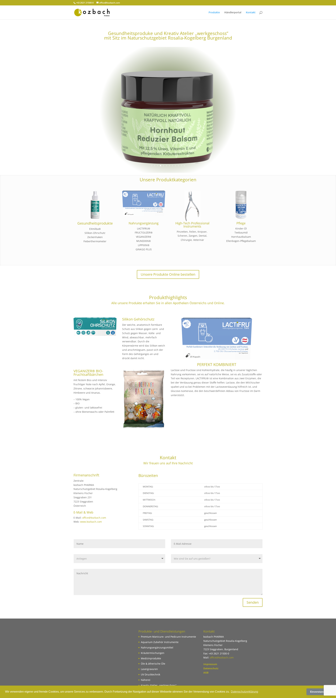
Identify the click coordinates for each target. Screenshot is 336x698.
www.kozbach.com (91, 521)
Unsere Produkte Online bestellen (168, 274)
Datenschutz (210, 668)
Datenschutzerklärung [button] (244, 691)
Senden (253, 602)
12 (184, 165)
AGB (205, 672)
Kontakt (250, 12)
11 (181, 165)
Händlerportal (232, 12)
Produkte (214, 12)
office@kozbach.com (94, 517)
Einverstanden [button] (318, 691)
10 (178, 165)
